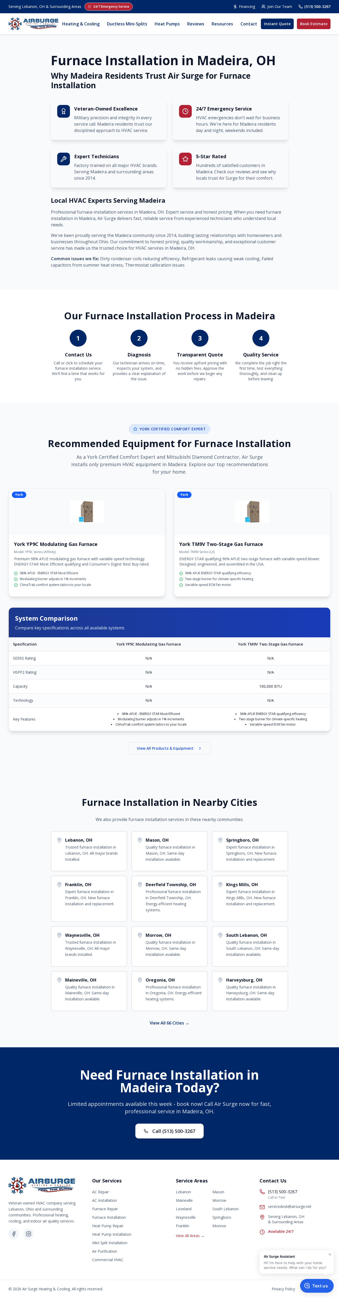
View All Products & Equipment (165, 748)
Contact (248, 24)
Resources (222, 24)
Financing (247, 6)
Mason (218, 1191)
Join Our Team (279, 6)
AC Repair (100, 1191)
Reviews (195, 24)
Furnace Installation (109, 1217)
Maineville (184, 1200)
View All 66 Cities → (169, 1023)
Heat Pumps (167, 24)
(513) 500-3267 (317, 6)
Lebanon (183, 1191)
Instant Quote (277, 23)
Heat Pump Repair (107, 1225)
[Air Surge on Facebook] (13, 1234)
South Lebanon (225, 1208)
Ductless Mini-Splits (127, 24)
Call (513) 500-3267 (173, 1131)
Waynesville (186, 1217)
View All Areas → (190, 1235)
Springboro (221, 1217)
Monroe (219, 1225)
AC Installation (104, 1200)
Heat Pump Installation (111, 1234)
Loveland (183, 1208)
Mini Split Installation (109, 1242)
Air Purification (104, 1251)
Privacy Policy (283, 1288)
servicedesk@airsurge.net (289, 1206)
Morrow (219, 1200)
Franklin (182, 1225)
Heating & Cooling (81, 24)
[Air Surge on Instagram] (28, 1234)
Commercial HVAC (107, 1259)
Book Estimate (313, 23)
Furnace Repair (105, 1208)
